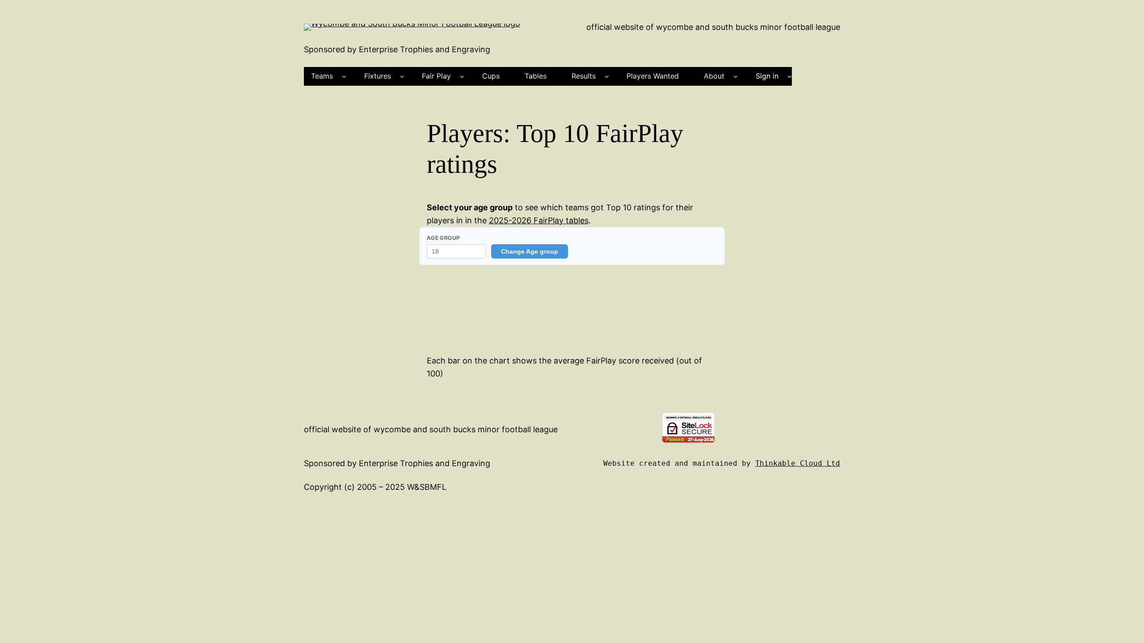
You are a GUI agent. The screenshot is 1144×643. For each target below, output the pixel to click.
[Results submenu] (607, 76)
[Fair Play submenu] (462, 76)
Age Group (443, 237)
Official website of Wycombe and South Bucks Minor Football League (713, 27)
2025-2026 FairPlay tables (539, 220)
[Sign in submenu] (789, 76)
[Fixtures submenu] (402, 76)
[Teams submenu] (344, 76)
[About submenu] (735, 76)
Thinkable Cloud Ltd (797, 463)
